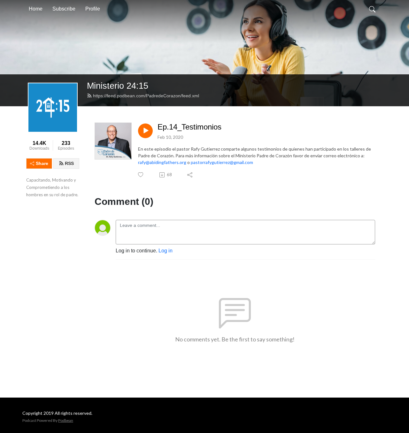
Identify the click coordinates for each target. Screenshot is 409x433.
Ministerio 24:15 (117, 86)
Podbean (65, 420)
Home (35, 8)
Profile (92, 8)
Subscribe (63, 8)
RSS (69, 163)
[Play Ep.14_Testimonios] (145, 130)
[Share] (190, 175)
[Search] (372, 9)
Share (42, 163)
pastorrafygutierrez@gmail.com (222, 162)
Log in (165, 250)
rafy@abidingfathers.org (162, 162)
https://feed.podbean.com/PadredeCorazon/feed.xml (146, 95)
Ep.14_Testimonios (189, 127)
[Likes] (141, 174)
